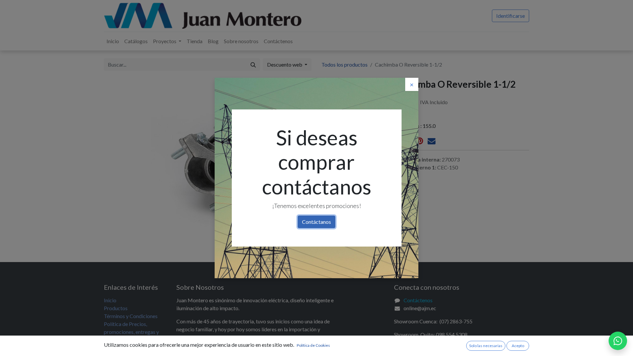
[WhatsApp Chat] (618, 341)
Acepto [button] (518, 345)
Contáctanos (316, 222)
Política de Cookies (313, 345)
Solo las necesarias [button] (485, 345)
